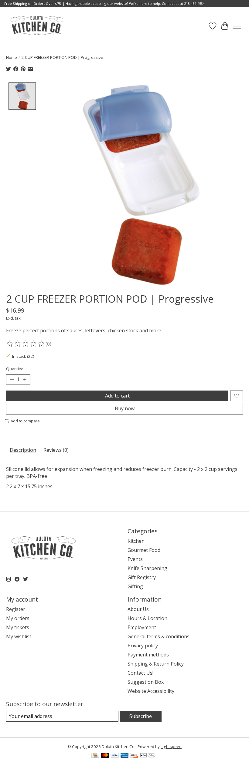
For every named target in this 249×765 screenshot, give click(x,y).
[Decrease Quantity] (12, 380)
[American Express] (124, 756)
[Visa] (115, 756)
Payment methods (148, 654)
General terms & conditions (158, 636)
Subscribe (140, 716)
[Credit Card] (95, 756)
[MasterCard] (105, 756)
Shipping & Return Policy (156, 663)
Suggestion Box (146, 682)
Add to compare (25, 421)
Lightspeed (171, 746)
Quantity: (14, 368)
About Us (138, 609)
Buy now (125, 408)
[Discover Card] (134, 756)
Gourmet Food (144, 550)
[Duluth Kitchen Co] (36, 26)
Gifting (135, 586)
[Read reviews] (26, 343)
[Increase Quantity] (25, 380)
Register (15, 609)
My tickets (17, 627)
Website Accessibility (151, 691)
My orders (17, 618)
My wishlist (18, 636)
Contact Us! (140, 672)
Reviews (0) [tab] (56, 450)
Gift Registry (142, 577)
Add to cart (117, 395)
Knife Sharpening (147, 568)
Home (11, 57)
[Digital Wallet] (147, 756)
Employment (142, 627)
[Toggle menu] (237, 26)
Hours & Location (147, 618)
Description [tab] (23, 450)
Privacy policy (143, 645)
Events (135, 559)
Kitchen (136, 541)
